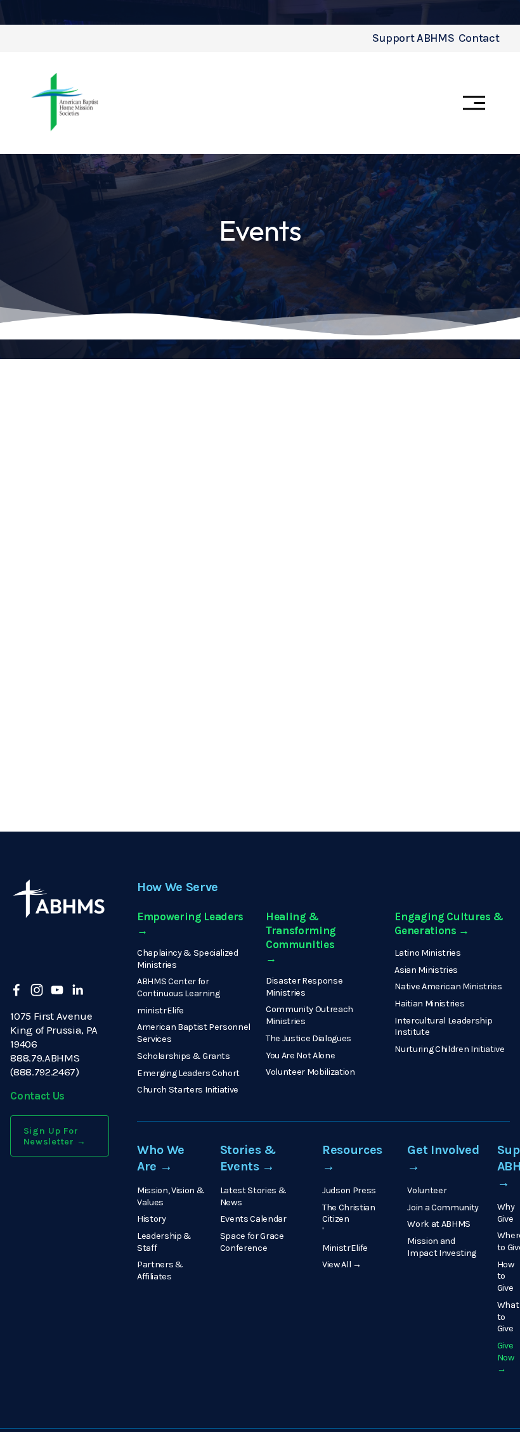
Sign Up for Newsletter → (55, 1136)
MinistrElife (345, 1248)
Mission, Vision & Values (170, 1196)
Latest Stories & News (253, 1196)
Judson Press (349, 1190)
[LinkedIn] (77, 990)
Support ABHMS (413, 38)
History (151, 1218)
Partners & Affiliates (160, 1270)
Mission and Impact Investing (441, 1247)
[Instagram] (36, 990)
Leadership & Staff (164, 1242)
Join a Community (443, 1207)
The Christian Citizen (348, 1213)
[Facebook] (16, 990)
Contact (479, 38)
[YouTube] (57, 990)
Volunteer (426, 1190)
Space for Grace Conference (252, 1242)
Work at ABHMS (439, 1224)
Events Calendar (253, 1218)
